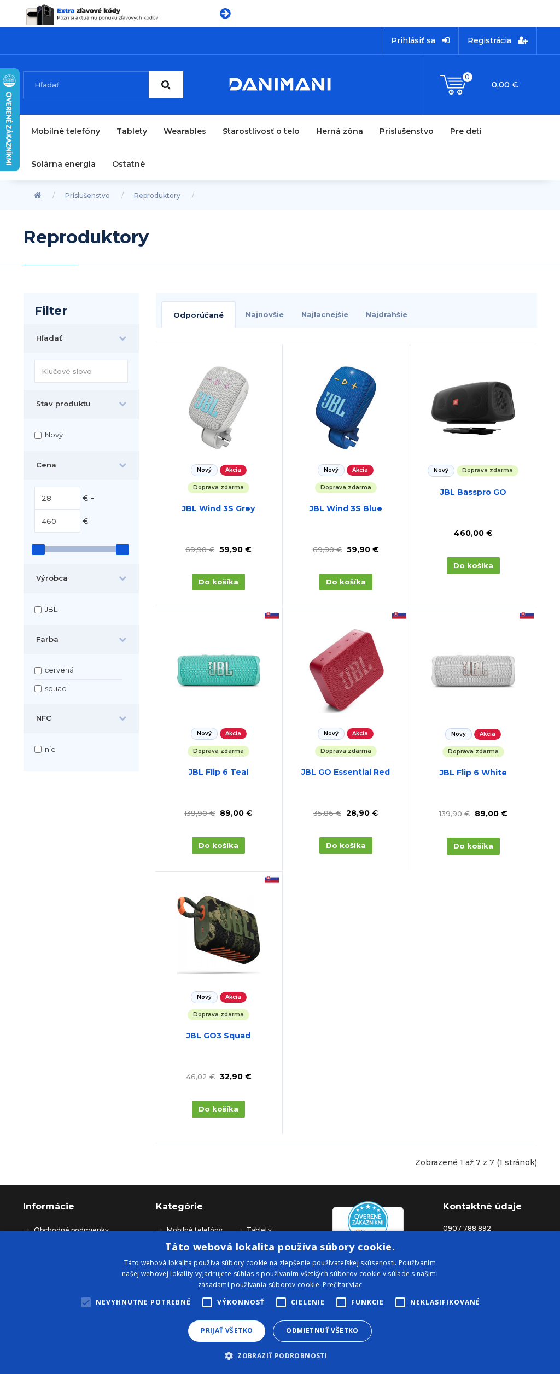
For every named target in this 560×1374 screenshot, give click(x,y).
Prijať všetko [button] (227, 1330)
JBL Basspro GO (473, 492)
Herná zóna (339, 131)
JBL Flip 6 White (473, 772)
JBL (51, 609)
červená (59, 669)
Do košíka (218, 581)
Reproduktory (157, 195)
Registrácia (491, 40)
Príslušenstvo (407, 131)
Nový (54, 434)
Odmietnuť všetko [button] (322, 1330)
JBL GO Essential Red (345, 772)
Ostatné (128, 164)
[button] (280, 1355)
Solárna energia (63, 164)
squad (56, 688)
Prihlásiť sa (414, 40)
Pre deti (466, 131)
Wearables (185, 131)
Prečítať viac (342, 1284)
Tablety (131, 131)
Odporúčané (198, 315)
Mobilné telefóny (65, 131)
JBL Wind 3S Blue (346, 508)
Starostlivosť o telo (261, 131)
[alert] (280, 1302)
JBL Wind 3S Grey (218, 508)
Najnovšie (265, 314)
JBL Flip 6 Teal (218, 772)
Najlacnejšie (324, 314)
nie (50, 749)
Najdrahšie (386, 314)
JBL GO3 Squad (218, 1035)
